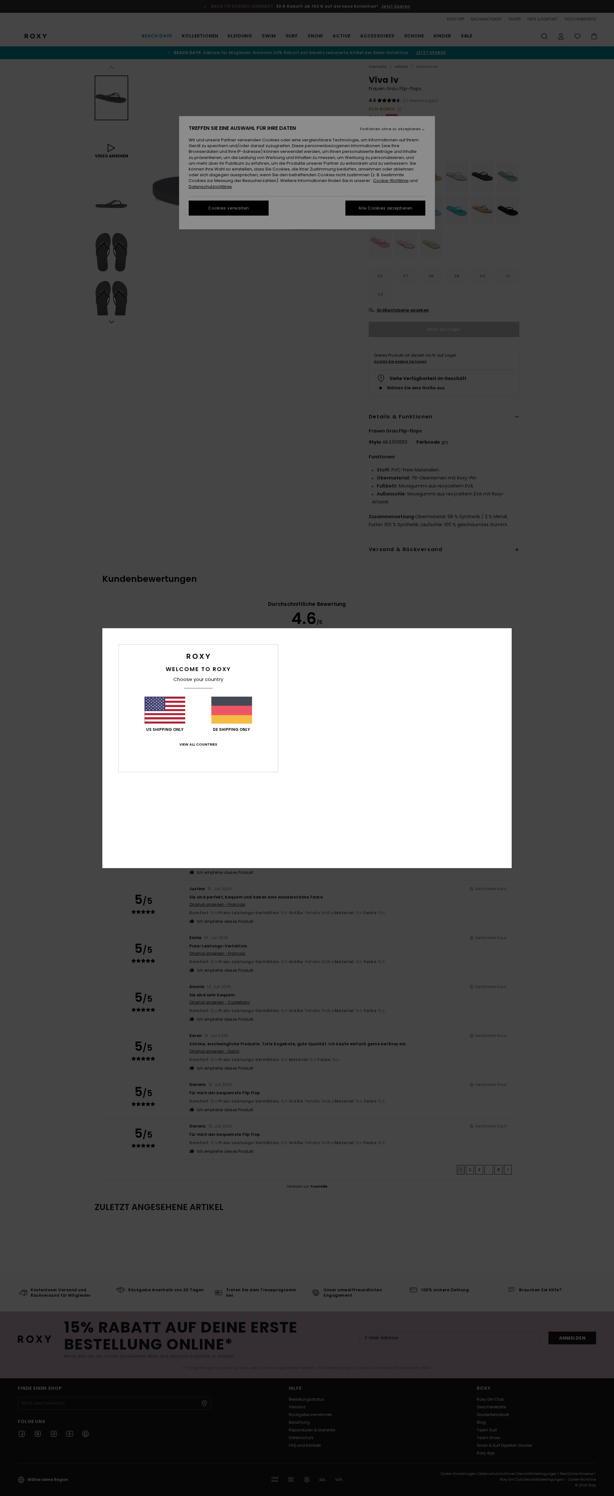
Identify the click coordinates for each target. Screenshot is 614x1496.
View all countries (198, 744)
